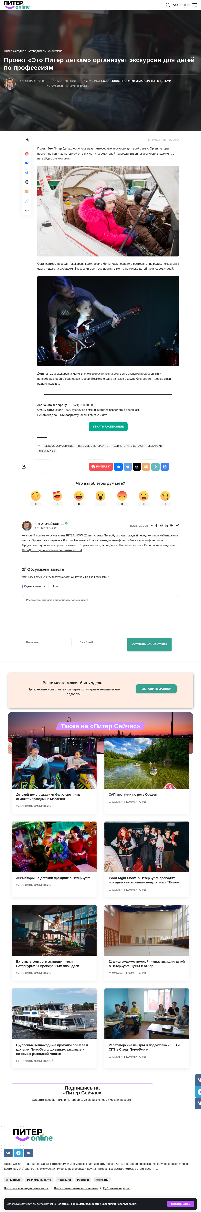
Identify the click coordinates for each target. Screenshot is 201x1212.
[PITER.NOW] (17, 5)
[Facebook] (156, 526)
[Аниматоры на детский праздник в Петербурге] (54, 847)
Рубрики (83, 1179)
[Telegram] (177, 526)
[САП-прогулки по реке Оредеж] (146, 763)
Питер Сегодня (14, 51)
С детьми (164, 81)
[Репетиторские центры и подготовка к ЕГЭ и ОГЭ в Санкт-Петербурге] (146, 1013)
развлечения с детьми (128, 446)
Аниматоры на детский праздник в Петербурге (53, 878)
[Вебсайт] (151, 526)
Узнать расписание (108, 426)
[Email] (26, 191)
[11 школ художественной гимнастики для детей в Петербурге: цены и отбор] (146, 930)
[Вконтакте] (172, 526)
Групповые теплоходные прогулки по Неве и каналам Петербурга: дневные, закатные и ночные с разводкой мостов (52, 1049)
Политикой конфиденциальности (78, 1203)
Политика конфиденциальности (26, 1188)
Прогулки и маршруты (138, 81)
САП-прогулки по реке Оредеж (133, 794)
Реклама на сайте (39, 1179)
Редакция (64, 1179)
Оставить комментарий (69, 86)
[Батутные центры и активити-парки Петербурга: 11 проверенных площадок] (54, 930)
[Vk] (8, 1153)
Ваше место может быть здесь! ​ (74, 683)
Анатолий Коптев (50, 524)
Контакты (102, 1179)
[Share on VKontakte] (26, 163)
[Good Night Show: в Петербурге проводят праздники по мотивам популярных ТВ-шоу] (146, 847)
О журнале (13, 1179)
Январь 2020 (47, 451)
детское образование (59, 446)
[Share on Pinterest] (26, 154)
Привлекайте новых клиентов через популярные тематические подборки (74, 692)
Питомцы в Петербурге (93, 446)
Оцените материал (35, 586)
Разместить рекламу (163, 139)
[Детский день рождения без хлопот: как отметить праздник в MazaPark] (54, 763)
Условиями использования (119, 1203)
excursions (55, 51)
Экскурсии (154, 446)
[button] (180, 1204)
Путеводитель (36, 51)
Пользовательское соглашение (76, 1188)
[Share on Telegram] (26, 172)
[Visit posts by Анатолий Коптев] (27, 526)
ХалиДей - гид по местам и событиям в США (52, 550)
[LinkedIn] (166, 526)
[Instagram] (161, 526)
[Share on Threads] (26, 182)
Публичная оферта (116, 1188)
